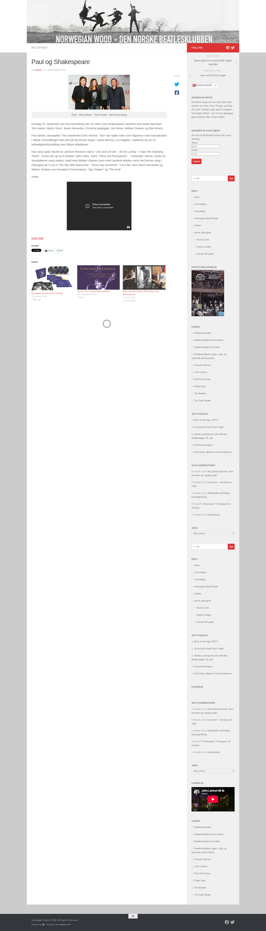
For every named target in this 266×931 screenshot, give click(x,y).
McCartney (39, 47)
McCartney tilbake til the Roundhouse (213, 452)
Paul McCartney (202, 379)
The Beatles (200, 393)
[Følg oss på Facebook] (228, 48)
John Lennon (200, 372)
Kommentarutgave (203, 445)
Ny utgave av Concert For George (47, 293)
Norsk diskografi (202, 232)
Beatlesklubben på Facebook (208, 340)
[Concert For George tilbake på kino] (98, 277)
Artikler (197, 225)
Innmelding (199, 211)
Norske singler (204, 246)
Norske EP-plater (205, 253)
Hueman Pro (65, 924)
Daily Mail (37, 238)
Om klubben (200, 204)
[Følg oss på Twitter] (233, 48)
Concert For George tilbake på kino (93, 291)
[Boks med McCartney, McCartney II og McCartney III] (144, 277)
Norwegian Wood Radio (206, 218)
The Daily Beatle (202, 400)
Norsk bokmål (204, 85)
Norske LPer (203, 239)
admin (38, 70)
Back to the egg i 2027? (206, 420)
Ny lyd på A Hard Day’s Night (209, 427)
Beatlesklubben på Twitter (207, 347)
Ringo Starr (200, 386)
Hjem (197, 197)
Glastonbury (214, 514)
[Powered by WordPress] (43, 925)
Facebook (197, 687)
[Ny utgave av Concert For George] (52, 278)
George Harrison (202, 365)
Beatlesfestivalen (202, 333)
